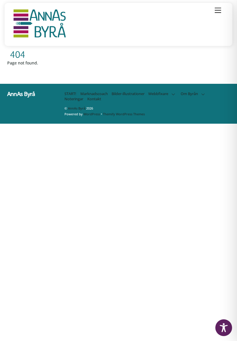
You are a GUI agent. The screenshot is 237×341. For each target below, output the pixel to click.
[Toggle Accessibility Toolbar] (224, 328)
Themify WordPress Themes (124, 114)
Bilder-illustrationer (128, 93)
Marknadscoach (94, 93)
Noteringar (73, 99)
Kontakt (94, 99)
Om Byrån (189, 93)
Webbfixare (158, 93)
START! (70, 93)
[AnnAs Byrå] (39, 37)
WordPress (92, 114)
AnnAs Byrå (76, 108)
